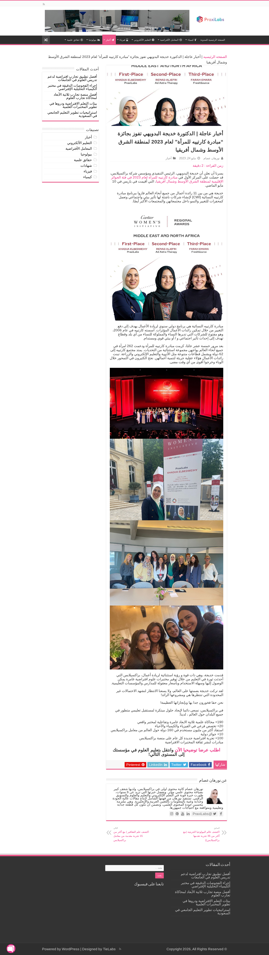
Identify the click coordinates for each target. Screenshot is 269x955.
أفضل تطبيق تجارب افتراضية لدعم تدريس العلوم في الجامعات (72, 78)
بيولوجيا (92, 39)
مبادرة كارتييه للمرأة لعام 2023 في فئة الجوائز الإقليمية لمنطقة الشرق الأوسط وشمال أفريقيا (167, 179)
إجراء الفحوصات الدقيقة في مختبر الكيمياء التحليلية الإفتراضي (72, 87)
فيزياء (122, 39)
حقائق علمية (73, 39)
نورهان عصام (211, 158)
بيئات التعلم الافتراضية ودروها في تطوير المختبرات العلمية (73, 105)
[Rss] (43, 4)
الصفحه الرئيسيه (215, 57)
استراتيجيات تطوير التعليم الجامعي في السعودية (72, 114)
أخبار (108, 39)
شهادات (86, 166)
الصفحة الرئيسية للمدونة (212, 39)
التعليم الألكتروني (142, 39)
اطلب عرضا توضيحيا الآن (197, 749)
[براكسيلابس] (210, 19)
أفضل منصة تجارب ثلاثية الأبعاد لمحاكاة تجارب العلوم (75, 96)
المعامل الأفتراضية (169, 39)
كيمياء (191, 39)
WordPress (70, 949)
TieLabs (109, 949)
